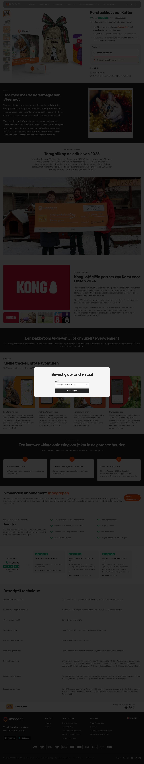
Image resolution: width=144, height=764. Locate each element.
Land (57, 381)
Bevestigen (72, 390)
